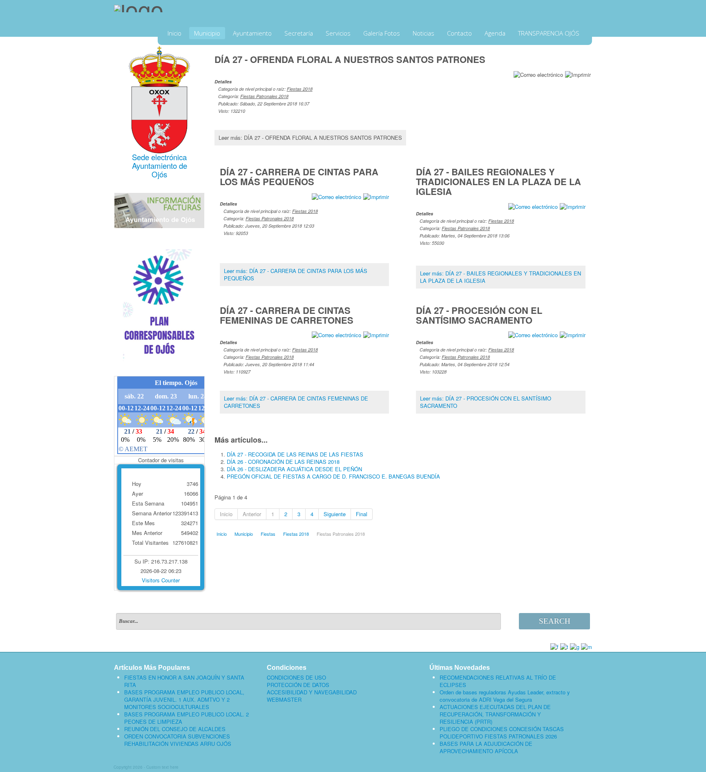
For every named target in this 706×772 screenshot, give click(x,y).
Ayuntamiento (252, 33)
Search (554, 621)
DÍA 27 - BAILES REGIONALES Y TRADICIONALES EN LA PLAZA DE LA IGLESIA (498, 181)
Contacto (459, 33)
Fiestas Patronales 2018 (264, 96)
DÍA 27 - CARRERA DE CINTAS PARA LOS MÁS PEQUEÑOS (299, 176)
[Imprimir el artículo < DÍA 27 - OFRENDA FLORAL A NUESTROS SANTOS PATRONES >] (578, 74)
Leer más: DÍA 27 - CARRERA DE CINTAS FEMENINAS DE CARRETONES (296, 401)
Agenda (495, 33)
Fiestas (268, 533)
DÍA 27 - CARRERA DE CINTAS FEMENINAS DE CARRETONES (286, 315)
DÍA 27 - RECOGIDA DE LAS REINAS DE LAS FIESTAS (295, 454)
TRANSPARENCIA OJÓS (548, 33)
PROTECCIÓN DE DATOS (298, 685)
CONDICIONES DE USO (296, 677)
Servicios (338, 33)
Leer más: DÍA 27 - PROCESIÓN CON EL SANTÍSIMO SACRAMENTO (485, 401)
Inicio (174, 33)
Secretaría (298, 33)
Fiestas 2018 (300, 89)
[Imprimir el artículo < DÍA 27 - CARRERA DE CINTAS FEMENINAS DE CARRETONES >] (376, 334)
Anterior (252, 514)
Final (361, 514)
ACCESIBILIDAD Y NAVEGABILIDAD (312, 692)
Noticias (423, 33)
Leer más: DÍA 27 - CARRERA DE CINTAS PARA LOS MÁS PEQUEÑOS (295, 274)
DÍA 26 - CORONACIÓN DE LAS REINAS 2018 (283, 461)
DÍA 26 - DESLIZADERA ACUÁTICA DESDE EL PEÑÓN (294, 469)
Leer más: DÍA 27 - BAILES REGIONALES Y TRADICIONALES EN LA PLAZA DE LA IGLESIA (500, 276)
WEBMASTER (284, 699)
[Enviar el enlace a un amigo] (538, 74)
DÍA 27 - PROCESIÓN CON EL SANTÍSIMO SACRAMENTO (479, 315)
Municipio (207, 33)
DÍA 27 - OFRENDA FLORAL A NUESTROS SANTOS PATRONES (349, 59)
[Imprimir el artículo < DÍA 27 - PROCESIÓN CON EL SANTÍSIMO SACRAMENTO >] (572, 334)
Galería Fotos (381, 33)
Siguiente (335, 514)
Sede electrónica (159, 157)
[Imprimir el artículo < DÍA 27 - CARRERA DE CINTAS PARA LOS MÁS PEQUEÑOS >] (376, 196)
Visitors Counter (161, 580)
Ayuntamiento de (159, 165)
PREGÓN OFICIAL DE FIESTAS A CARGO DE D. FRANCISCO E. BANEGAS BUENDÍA (333, 476)
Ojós (159, 174)
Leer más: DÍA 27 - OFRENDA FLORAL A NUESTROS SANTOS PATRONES (310, 137)
